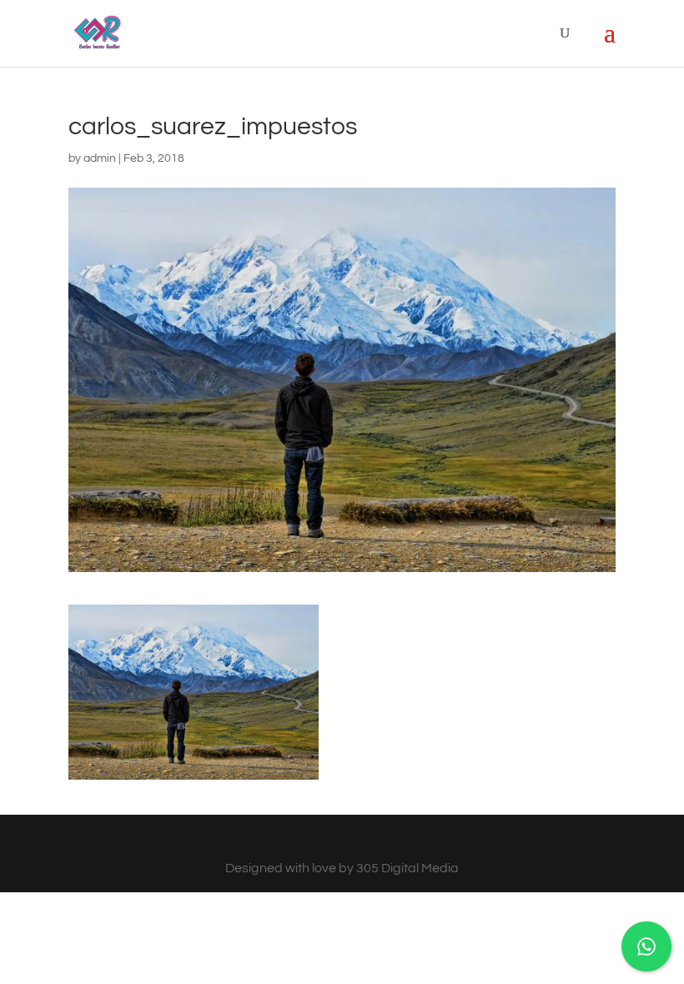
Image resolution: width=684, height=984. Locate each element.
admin (99, 158)
